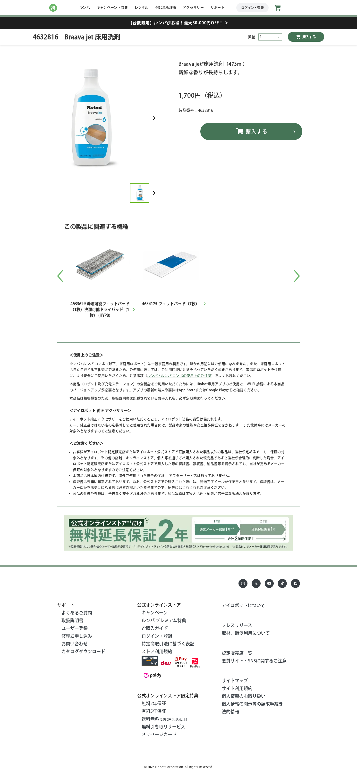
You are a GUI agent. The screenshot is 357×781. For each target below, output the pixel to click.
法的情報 (230, 711)
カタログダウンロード (83, 651)
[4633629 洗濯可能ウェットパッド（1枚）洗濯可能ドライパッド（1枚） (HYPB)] (100, 236)
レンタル (141, 7)
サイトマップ (235, 680)
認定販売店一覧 (237, 653)
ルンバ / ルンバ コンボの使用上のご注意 (179, 375)
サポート (217, 7)
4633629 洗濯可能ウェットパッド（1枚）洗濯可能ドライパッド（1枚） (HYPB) (99, 309)
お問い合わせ (74, 644)
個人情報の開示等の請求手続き (252, 704)
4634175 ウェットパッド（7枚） (170, 304)
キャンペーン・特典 (112, 7)
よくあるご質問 (76, 612)
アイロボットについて (243, 605)
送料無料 (164, 719)
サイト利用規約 (237, 688)
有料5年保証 (154, 711)
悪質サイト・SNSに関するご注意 (254, 661)
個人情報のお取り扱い (243, 696)
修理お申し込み (76, 636)
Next (154, 118)
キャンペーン (155, 612)
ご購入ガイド (155, 628)
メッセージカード (159, 734)
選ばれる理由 (165, 7)
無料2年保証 (154, 703)
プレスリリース (237, 625)
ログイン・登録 (252, 7)
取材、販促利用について (246, 633)
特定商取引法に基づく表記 (168, 644)
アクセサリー (193, 7)
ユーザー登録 (74, 628)
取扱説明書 (72, 620)
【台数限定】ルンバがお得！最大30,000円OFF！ (178, 23)
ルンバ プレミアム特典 (164, 620)
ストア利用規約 (157, 651)
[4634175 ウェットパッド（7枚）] (171, 236)
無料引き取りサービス (163, 726)
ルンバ (84, 7)
